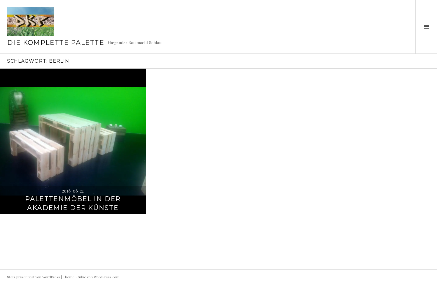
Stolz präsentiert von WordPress (33, 276)
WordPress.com (107, 276)
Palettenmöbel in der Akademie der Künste (73, 203)
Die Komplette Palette (55, 43)
